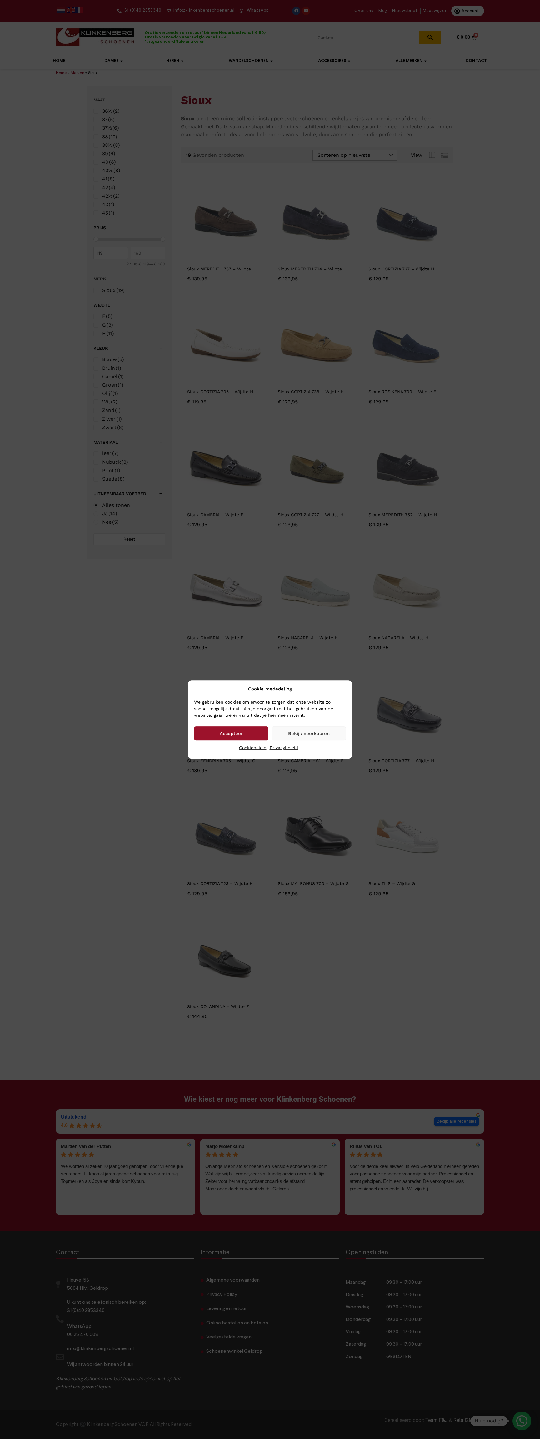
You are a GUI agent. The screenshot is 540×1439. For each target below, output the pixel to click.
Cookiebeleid (253, 747)
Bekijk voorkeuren (309, 733)
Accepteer (231, 733)
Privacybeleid (284, 747)
